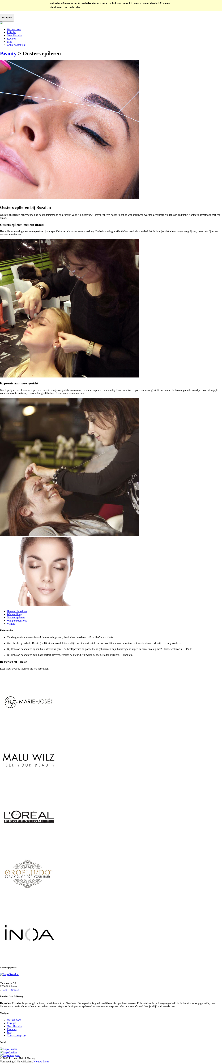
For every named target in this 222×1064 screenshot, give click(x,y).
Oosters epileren (16, 617)
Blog (9, 41)
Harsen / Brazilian (17, 611)
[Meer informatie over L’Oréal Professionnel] (28, 845)
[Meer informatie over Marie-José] (28, 729)
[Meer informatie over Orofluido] (28, 902)
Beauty (8, 53)
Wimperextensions (17, 620)
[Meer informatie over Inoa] (28, 960)
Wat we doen (14, 29)
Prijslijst (11, 32)
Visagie (11, 623)
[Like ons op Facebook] (8, 1052)
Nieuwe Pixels (41, 1061)
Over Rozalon (14, 35)
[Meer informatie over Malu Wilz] (28, 787)
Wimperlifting (14, 614)
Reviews (11, 38)
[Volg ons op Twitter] (8, 1049)
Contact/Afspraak (16, 44)
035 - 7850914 (11, 989)
